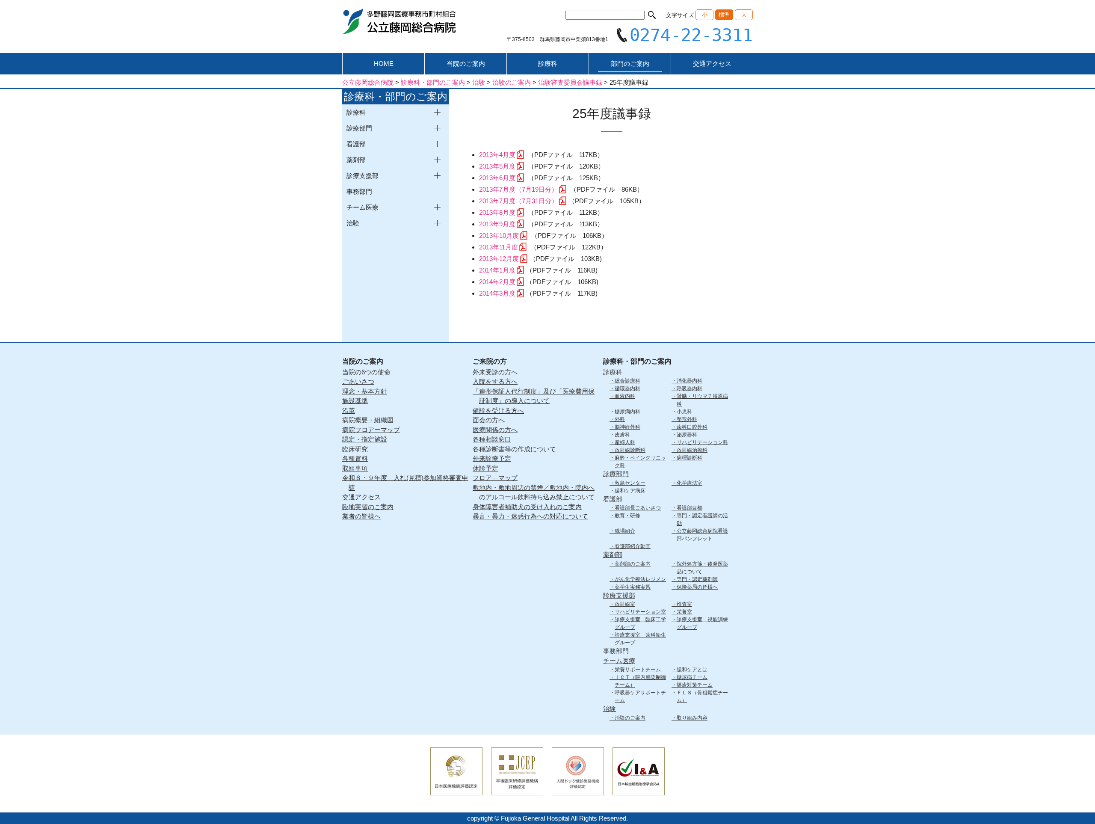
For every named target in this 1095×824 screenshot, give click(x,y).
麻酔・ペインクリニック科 (640, 461)
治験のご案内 (630, 718)
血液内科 (625, 396)
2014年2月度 (497, 281)
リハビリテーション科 (702, 442)
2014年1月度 (497, 270)
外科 (620, 419)
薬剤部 (612, 554)
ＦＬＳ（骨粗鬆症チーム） (702, 696)
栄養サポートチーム (638, 670)
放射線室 (625, 604)
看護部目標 (689, 508)
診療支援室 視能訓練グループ (702, 623)
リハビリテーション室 (640, 612)
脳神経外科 (627, 427)
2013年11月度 (498, 247)
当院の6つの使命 (366, 372)
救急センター (630, 483)
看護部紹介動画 (633, 546)
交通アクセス (712, 63)
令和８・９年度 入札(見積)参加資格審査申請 (405, 482)
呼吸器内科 (689, 388)
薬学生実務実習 (633, 587)
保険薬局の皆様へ (697, 587)
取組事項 (355, 468)
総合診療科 (627, 381)
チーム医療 (619, 660)
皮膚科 (622, 435)
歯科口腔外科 (692, 427)
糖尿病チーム (692, 677)
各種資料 (355, 458)
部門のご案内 (630, 63)
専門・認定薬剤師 (697, 579)
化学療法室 (689, 483)
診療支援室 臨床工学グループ (640, 623)
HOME (384, 63)
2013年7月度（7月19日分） (518, 189)
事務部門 (359, 191)
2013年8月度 (497, 212)
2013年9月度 (497, 224)
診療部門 (616, 473)
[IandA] (639, 789)
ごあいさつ (358, 381)
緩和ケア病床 (630, 491)
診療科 (547, 63)
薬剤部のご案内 (633, 564)
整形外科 (687, 419)
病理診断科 (689, 458)
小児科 (684, 412)
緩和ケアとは (692, 670)
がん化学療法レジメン (640, 579)
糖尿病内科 (627, 412)
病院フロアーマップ (371, 429)
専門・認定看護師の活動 (702, 519)
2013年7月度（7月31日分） (518, 201)
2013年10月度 (499, 235)
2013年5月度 (497, 166)
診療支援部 (619, 595)
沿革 (348, 410)
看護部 (612, 499)
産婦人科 (625, 442)
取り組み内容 (692, 718)
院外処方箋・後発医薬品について (702, 568)
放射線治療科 (692, 450)
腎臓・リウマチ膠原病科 (702, 400)
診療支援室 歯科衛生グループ (640, 639)
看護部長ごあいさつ (638, 508)
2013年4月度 (497, 154)
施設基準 (355, 400)
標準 (724, 15)
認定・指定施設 (364, 439)
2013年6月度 (497, 177)
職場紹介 (625, 531)
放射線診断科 (630, 450)
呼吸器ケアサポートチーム (640, 696)
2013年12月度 (499, 258)
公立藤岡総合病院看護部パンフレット (702, 535)
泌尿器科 (687, 435)
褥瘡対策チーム (695, 685)
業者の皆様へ (361, 516)
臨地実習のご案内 (368, 506)
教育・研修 (627, 516)
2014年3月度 (497, 293)
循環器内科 (627, 388)
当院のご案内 (466, 63)
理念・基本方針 (364, 391)
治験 (609, 708)
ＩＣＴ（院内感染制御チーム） (640, 681)
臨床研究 (355, 449)
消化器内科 (689, 381)
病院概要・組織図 (368, 420)
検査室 (684, 604)
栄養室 (684, 612)
